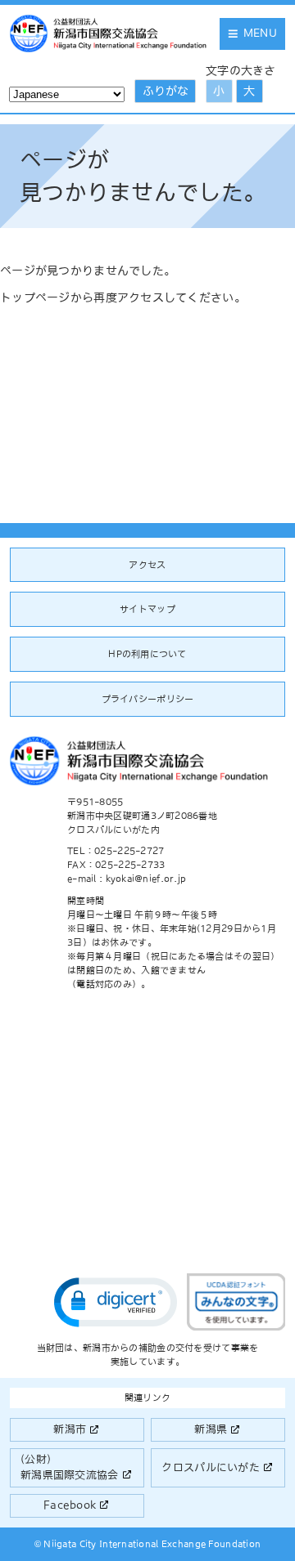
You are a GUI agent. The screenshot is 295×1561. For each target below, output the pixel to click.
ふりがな (165, 90)
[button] (115, 1302)
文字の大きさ (241, 70)
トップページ (35, 297)
